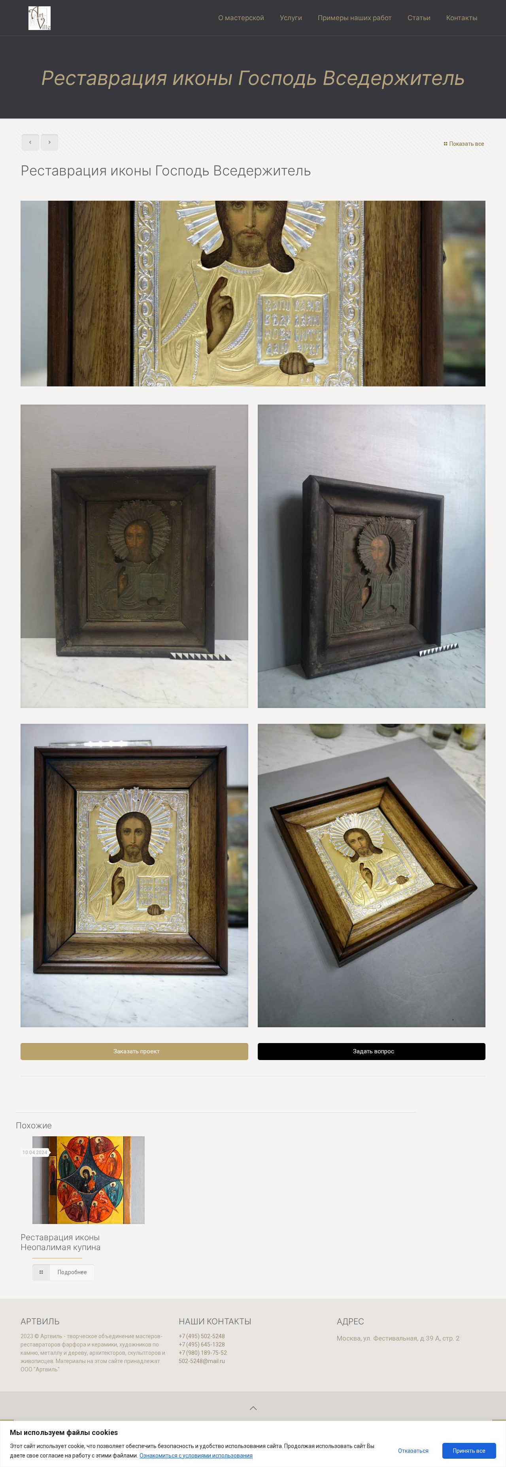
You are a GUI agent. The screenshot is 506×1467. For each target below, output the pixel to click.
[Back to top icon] (253, 1408)
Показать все (466, 144)
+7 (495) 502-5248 (202, 1336)
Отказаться (413, 1451)
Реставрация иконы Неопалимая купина (61, 1242)
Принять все (469, 1451)
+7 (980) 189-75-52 (203, 1353)
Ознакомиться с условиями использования (196, 1455)
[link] (134, 556)
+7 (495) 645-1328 (202, 1344)
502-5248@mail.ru (202, 1361)
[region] (253, 1444)
